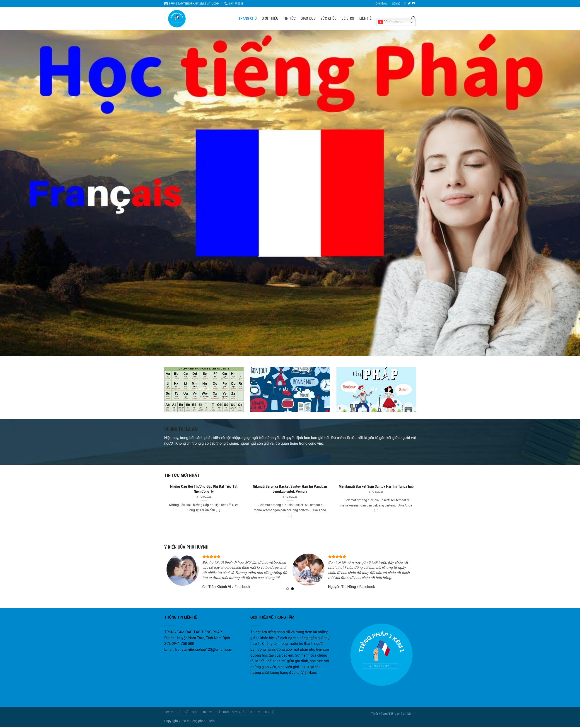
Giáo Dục (308, 18)
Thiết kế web (380, 714)
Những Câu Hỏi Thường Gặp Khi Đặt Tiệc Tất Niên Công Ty (203, 489)
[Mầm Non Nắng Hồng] (198, 18)
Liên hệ (396, 3)
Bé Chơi (347, 18)
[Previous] (163, 505)
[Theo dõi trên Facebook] (405, 3)
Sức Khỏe (329, 18)
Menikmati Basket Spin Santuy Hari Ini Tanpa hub (376, 486)
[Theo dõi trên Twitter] (409, 3)
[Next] (416, 505)
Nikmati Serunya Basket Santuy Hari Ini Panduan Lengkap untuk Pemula (290, 489)
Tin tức (289, 18)
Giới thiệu (381, 3)
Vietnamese (393, 22)
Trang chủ (248, 18)
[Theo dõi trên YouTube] (413, 3)
